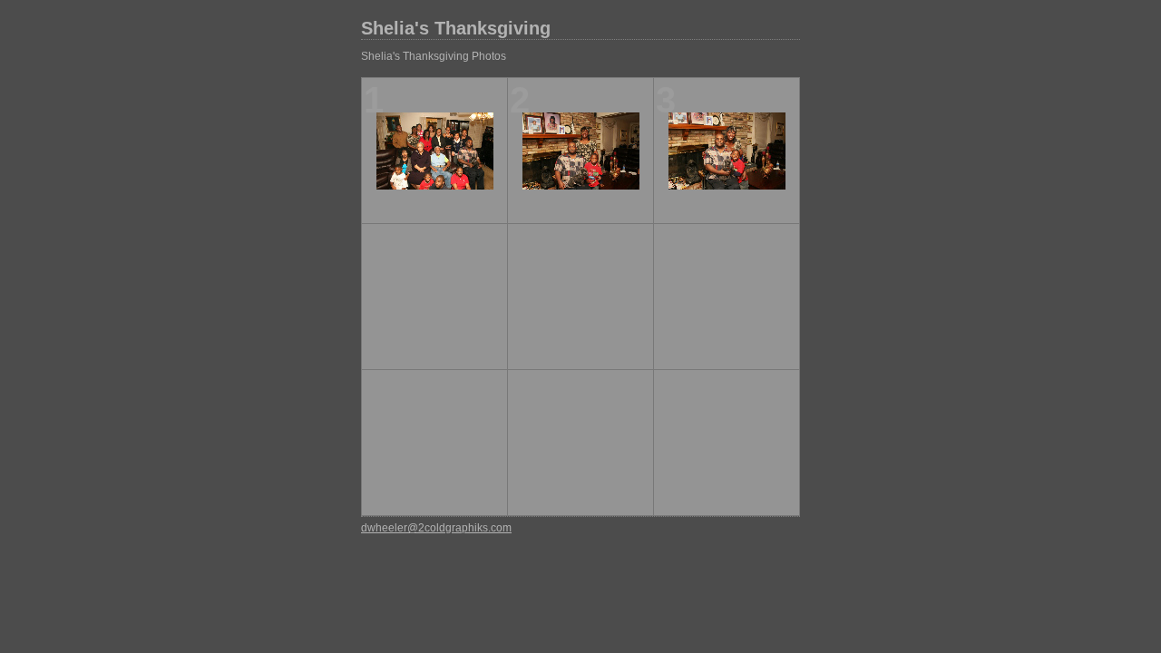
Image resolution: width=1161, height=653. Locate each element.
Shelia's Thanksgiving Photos (433, 56)
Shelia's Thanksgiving (456, 28)
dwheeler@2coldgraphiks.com (436, 527)
